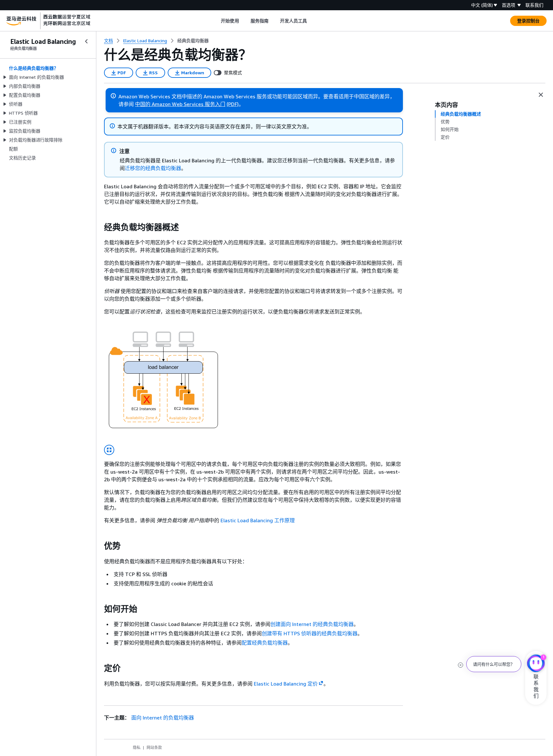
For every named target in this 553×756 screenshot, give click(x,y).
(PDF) (233, 104)
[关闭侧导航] (86, 41)
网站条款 (154, 747)
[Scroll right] (312, 21)
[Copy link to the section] (99, 227)
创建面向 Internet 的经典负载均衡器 (312, 624)
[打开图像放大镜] (109, 450)
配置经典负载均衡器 (265, 642)
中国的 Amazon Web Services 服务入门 (180, 104)
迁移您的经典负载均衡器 (153, 168)
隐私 (136, 747)
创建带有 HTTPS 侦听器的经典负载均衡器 (309, 633)
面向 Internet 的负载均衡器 (162, 717)
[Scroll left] (216, 21)
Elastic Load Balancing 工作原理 (257, 520)
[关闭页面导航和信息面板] (540, 95)
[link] (193, 40)
